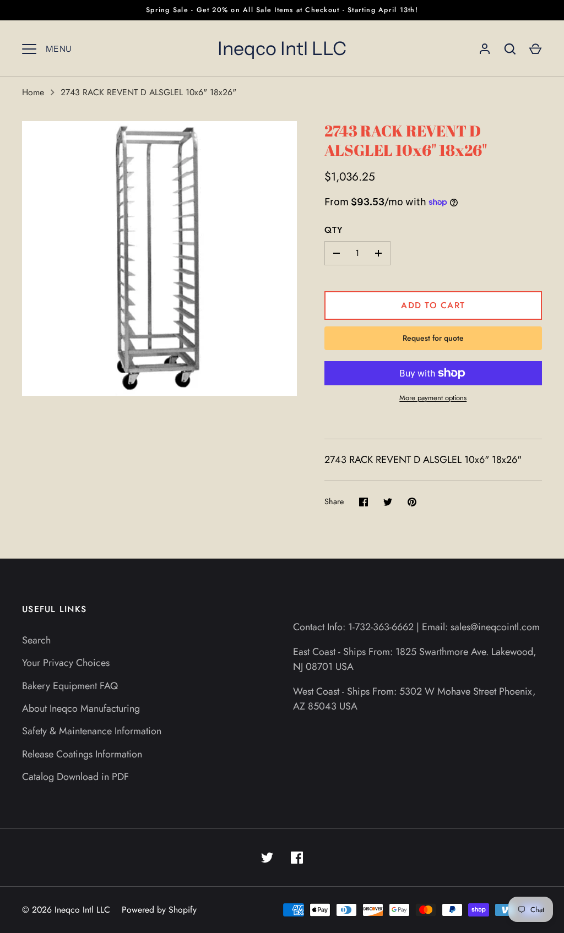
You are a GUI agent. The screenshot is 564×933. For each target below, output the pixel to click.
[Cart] (535, 49)
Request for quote (433, 337)
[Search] (510, 49)
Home (33, 92)
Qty (333, 229)
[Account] (485, 49)
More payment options (433, 397)
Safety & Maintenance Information (91, 731)
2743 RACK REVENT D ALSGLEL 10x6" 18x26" (148, 92)
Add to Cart (433, 305)
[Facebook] (297, 857)
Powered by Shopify (159, 909)
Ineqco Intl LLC (282, 48)
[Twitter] (267, 857)
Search (36, 640)
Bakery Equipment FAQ (70, 686)
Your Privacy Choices (66, 663)
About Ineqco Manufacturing (81, 708)
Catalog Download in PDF (75, 777)
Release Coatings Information (82, 754)
